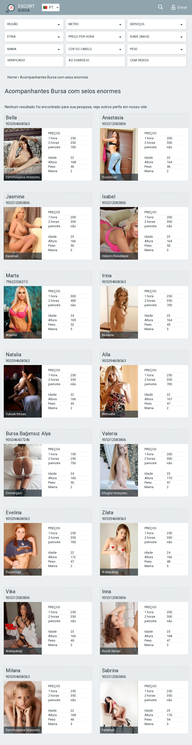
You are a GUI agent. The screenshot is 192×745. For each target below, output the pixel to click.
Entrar (182, 7)
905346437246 (18, 440)
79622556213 (17, 282)
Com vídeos (139, 60)
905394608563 (18, 124)
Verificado (16, 60)
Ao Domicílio (78, 60)
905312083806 (114, 124)
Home (13, 77)
